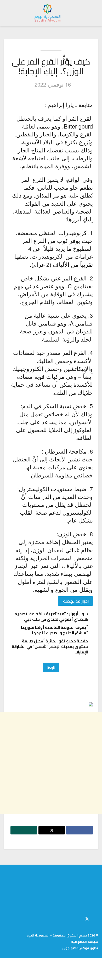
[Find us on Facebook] (96, 918)
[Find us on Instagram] (78, 918)
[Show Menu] (93, 13)
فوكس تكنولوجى (75, 948)
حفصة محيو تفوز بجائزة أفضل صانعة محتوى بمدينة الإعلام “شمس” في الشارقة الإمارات (50, 646)
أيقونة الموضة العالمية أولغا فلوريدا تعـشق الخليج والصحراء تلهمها (54, 630)
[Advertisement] (51, 763)
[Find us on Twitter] (87, 918)
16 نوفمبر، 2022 (53, 84)
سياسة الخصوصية (84, 942)
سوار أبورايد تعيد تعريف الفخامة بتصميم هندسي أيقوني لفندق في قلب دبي (51, 616)
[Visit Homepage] (48, 13)
